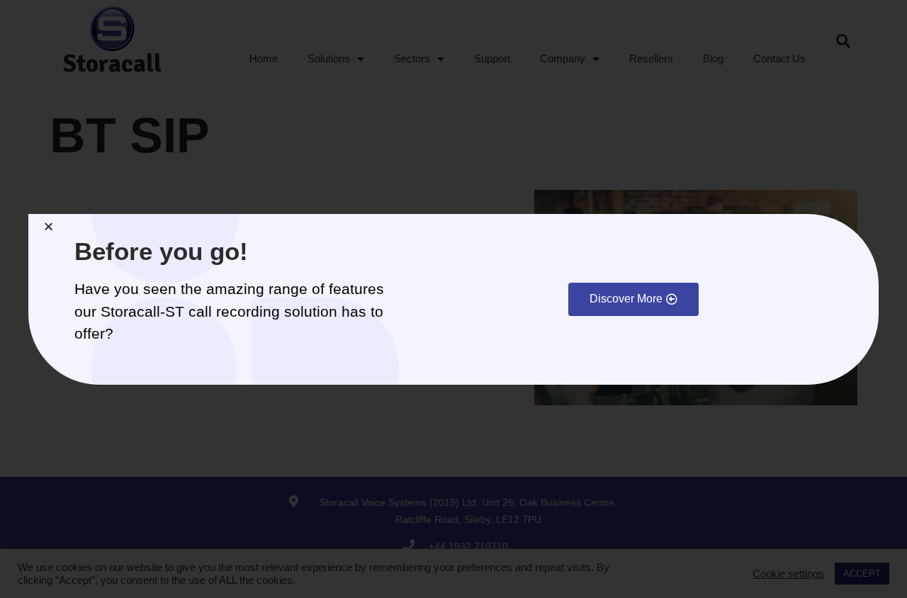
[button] (633, 299)
